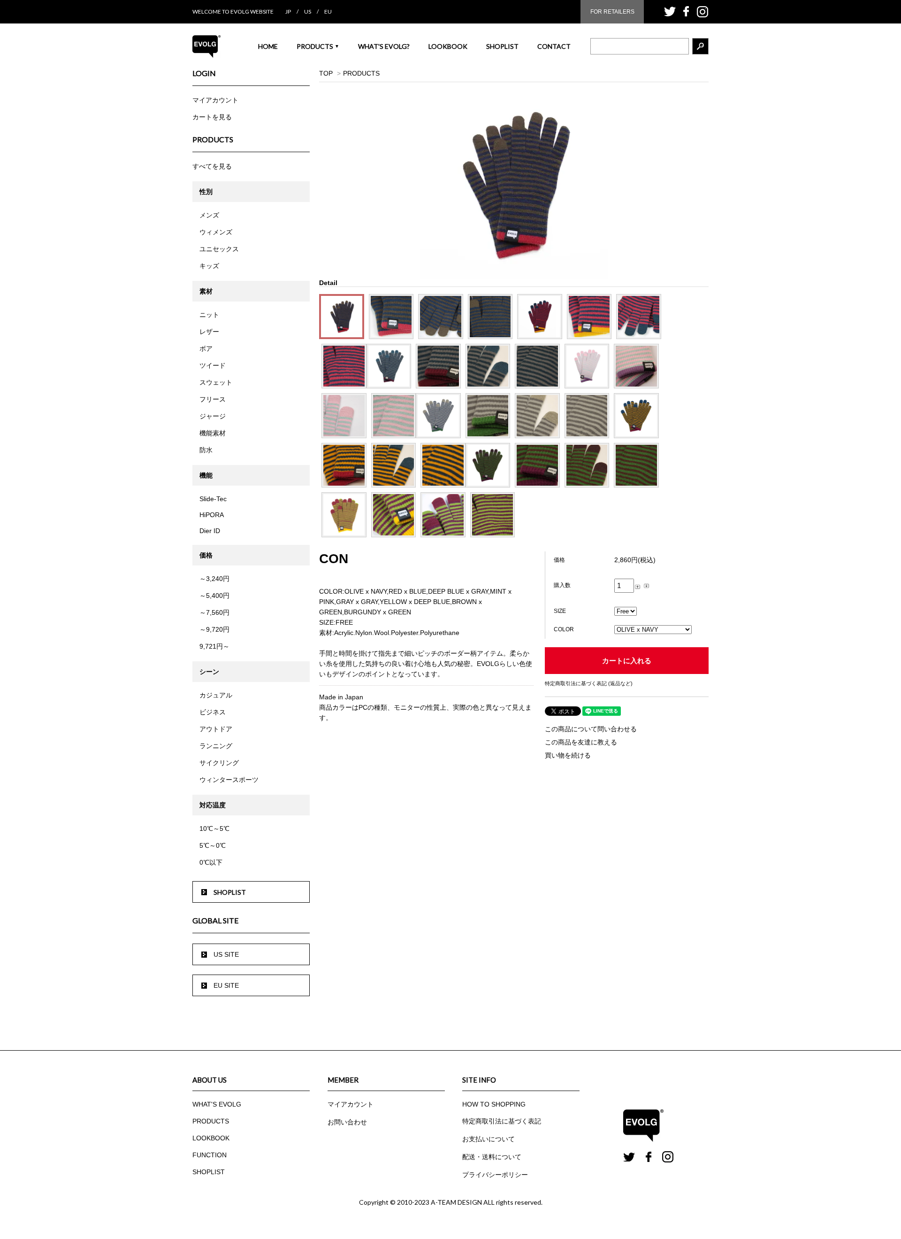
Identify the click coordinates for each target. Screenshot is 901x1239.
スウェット (215, 382)
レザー (209, 331)
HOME (268, 46)
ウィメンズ (215, 232)
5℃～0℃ (212, 845)
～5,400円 (214, 595)
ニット (209, 314)
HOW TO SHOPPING (494, 1104)
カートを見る (212, 117)
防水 (206, 450)
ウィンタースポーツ (229, 779)
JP (288, 11)
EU (328, 11)
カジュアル (215, 695)
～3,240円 (214, 578)
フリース (212, 399)
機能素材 (212, 433)
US (307, 11)
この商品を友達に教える (581, 742)
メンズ (209, 215)
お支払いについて (488, 1139)
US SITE (226, 954)
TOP (326, 73)
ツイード (212, 365)
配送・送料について (491, 1157)
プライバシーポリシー (495, 1174)
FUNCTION (209, 1155)
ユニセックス (219, 249)
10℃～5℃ (214, 828)
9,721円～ (214, 646)
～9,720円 (214, 629)
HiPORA (211, 515)
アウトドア (215, 729)
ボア (206, 348)
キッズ (209, 266)
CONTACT (554, 46)
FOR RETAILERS (612, 11)
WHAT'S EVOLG (216, 1104)
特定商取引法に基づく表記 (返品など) (589, 683)
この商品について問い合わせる (591, 729)
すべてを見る (212, 166)
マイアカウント (215, 100)
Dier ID (209, 530)
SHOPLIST (502, 46)
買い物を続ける (568, 755)
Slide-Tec (213, 499)
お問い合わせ (347, 1122)
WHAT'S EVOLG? (384, 46)
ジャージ (212, 416)
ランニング (215, 746)
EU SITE (226, 985)
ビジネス (212, 712)
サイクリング (219, 763)
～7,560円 (214, 612)
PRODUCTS (318, 46)
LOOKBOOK (447, 46)
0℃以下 (210, 862)
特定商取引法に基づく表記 (501, 1121)
